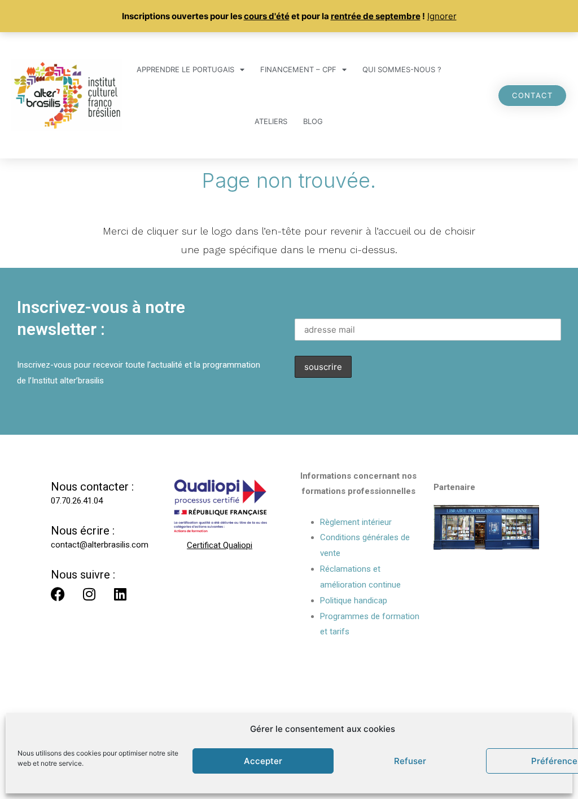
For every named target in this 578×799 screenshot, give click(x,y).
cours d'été (267, 16)
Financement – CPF (298, 69)
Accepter (263, 761)
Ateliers (271, 121)
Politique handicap (353, 600)
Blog (313, 121)
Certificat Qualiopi (219, 545)
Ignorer (442, 16)
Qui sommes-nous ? (401, 69)
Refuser (410, 761)
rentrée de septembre (376, 16)
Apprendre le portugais (185, 69)
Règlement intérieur (356, 522)
